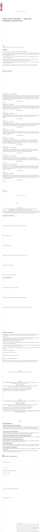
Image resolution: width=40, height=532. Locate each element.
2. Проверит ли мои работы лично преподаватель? (9, 431)
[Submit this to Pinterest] (1, 10)
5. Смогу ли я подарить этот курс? (6, 443)
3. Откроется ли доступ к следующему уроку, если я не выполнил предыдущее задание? (15, 435)
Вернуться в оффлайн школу (21, 11)
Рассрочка (5, 498)
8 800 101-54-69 (19, 523)
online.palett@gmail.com (7, 497)
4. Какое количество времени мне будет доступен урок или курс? (11, 439)
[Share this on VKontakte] (1, 4)
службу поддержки (30, 347)
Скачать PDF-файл (3, 102)
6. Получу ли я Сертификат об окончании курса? (8, 447)
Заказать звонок (35, 527)
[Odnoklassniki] (1, 8)
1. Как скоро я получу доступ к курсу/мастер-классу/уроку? (10, 425)
